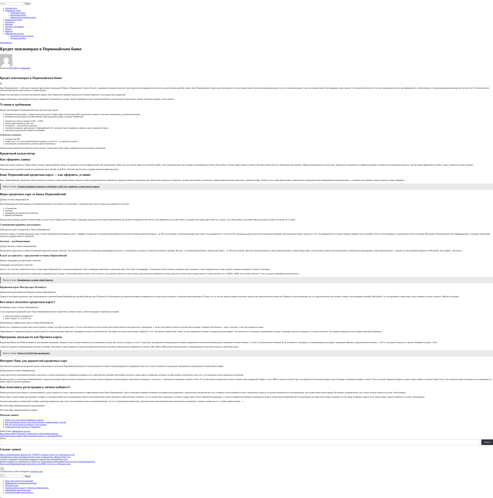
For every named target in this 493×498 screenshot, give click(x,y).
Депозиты (9, 22)
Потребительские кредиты (22, 36)
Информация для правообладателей (20, 483)
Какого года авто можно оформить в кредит (24, 420)
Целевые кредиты (18, 38)
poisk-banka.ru (6, 1)
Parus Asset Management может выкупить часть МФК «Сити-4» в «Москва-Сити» (35, 464)
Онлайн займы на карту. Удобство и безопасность (27, 488)
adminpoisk (25, 68)
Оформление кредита (14, 34)
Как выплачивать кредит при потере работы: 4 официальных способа (35, 422)
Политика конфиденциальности (19, 492)
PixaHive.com (36, 471)
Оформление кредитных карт (23, 17)
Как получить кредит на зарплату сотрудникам (25, 424)
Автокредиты (11, 8)
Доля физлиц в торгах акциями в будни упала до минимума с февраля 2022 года (35, 457)
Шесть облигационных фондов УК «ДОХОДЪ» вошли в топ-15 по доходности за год (37, 455)
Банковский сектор (13, 20)
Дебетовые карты (18, 13)
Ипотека (9, 24)
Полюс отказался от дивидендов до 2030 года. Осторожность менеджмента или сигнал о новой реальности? (47, 461)
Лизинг (8, 29)
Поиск (3, 438)
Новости (9, 31)
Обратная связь (11, 485)
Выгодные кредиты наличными (19, 481)
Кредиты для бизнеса (14, 27)
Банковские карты (13, 10)
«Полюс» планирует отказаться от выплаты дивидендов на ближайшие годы (34, 459)
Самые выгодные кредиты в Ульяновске (22, 427)
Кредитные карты (18, 15)
